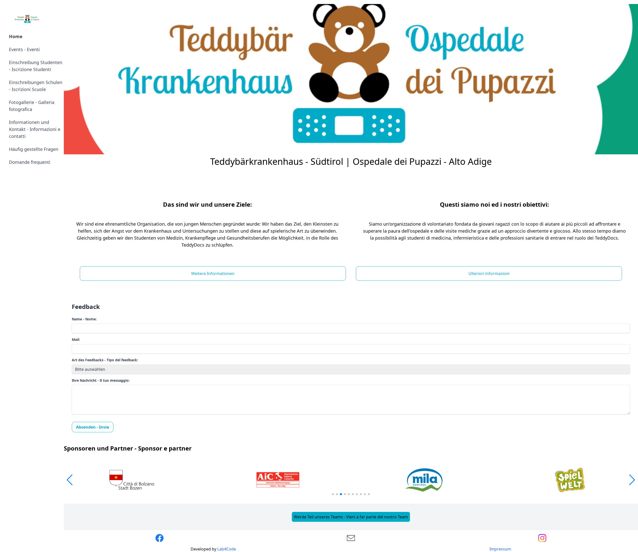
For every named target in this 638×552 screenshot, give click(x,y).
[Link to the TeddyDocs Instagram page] (542, 538)
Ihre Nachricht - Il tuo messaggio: (101, 380)
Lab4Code (226, 549)
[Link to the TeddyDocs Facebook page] (159, 538)
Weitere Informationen (213, 273)
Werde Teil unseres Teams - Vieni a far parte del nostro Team (351, 517)
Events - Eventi (24, 49)
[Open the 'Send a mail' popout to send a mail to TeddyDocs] (351, 538)
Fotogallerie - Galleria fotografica (31, 105)
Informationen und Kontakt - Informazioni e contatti (34, 129)
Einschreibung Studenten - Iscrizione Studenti (35, 65)
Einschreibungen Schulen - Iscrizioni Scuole (35, 85)
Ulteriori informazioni (489, 273)
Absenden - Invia (92, 427)
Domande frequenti (29, 162)
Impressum (500, 549)
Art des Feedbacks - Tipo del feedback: (105, 360)
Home (15, 36)
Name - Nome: (84, 319)
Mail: (76, 339)
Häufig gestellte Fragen (33, 149)
